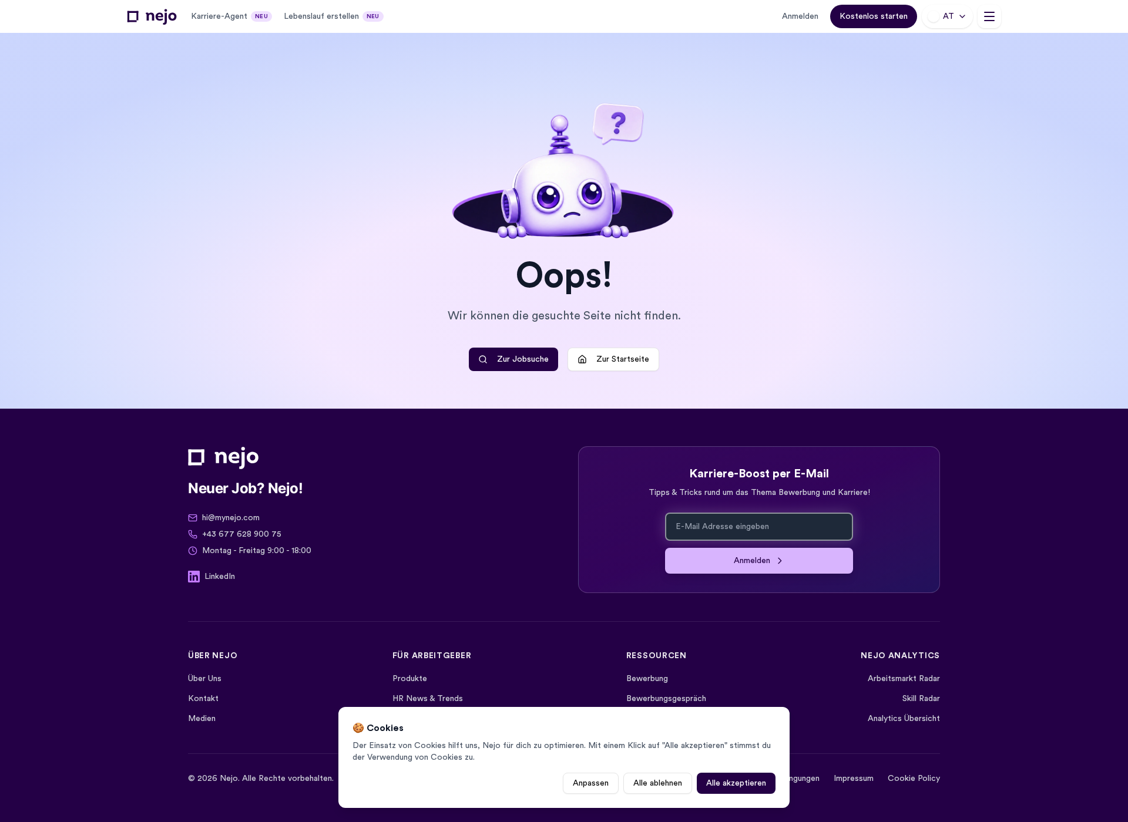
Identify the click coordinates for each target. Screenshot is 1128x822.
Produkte (409, 679)
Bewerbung (647, 679)
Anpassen (591, 783)
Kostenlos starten (874, 16)
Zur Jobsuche (523, 359)
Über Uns (204, 679)
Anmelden (800, 16)
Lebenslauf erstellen (332, 16)
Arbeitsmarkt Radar (904, 679)
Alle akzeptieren (736, 783)
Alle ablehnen (657, 783)
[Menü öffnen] (989, 16)
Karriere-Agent (229, 16)
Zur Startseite (622, 359)
